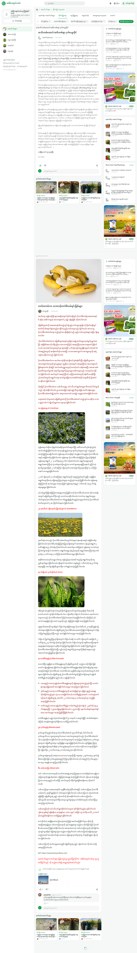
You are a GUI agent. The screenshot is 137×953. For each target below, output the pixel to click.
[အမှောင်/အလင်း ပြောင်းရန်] (110, 3)
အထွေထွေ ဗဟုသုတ (99, 15)
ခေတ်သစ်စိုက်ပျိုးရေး (61, 21)
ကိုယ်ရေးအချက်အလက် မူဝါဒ (11, 63)
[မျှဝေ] (97, 165)
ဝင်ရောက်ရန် (18, 21)
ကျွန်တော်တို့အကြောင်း (9, 60)
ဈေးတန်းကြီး (12, 40)
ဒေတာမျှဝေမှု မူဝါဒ (22, 66)
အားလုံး (131, 165)
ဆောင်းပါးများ (12, 28)
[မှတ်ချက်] (45, 165)
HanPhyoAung (47, 37)
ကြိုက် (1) (46, 903)
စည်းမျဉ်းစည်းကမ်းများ (9, 66)
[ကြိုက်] (40, 165)
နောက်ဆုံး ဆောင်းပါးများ (47, 15)
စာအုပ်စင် (11, 45)
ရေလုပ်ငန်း (85, 15)
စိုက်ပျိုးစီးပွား (45, 21)
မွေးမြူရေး (74, 15)
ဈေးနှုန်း (10, 51)
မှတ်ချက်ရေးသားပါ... (51, 171)
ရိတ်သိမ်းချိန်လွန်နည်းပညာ (79, 21)
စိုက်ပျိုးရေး (63, 15)
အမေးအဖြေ (12, 34)
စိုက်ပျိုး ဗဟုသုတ (59, 10)
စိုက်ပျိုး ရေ (113, 21)
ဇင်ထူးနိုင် (45, 311)
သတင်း (112, 15)
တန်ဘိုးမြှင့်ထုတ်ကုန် (98, 21)
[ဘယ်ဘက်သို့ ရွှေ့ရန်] (39, 21)
